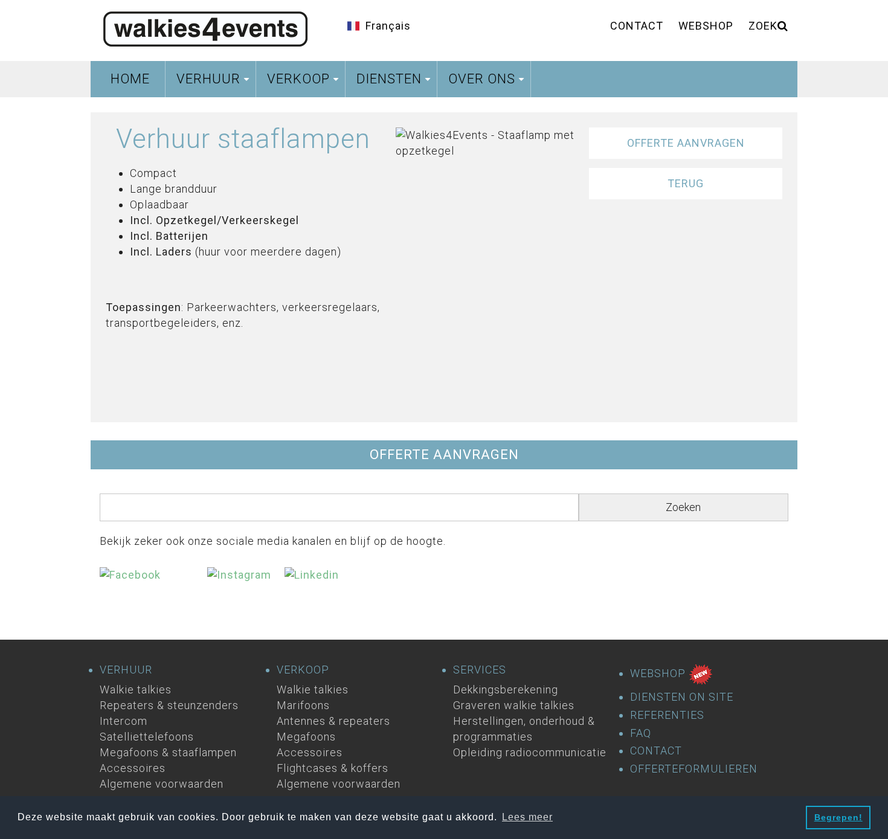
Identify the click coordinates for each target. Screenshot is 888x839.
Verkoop (304, 82)
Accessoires (133, 768)
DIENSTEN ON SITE (681, 697)
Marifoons (303, 705)
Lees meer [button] (527, 817)
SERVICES (479, 670)
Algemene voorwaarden (162, 783)
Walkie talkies (136, 689)
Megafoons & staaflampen (168, 752)
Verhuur (214, 82)
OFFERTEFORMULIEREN (694, 769)
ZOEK (762, 25)
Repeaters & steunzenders (169, 705)
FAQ (640, 733)
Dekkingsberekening (505, 689)
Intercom (123, 721)
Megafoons (306, 736)
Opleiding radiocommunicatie (529, 752)
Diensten (395, 82)
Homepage (205, 27)
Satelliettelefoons (147, 736)
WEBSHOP (659, 673)
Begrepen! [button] (838, 817)
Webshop (705, 25)
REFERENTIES (667, 715)
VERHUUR (126, 670)
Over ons (487, 82)
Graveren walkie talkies (513, 705)
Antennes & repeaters (333, 721)
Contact (636, 25)
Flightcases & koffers (332, 768)
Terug (686, 183)
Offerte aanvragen (686, 143)
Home (130, 78)
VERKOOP (303, 670)
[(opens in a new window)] (153, 585)
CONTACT (656, 751)
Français (388, 25)
